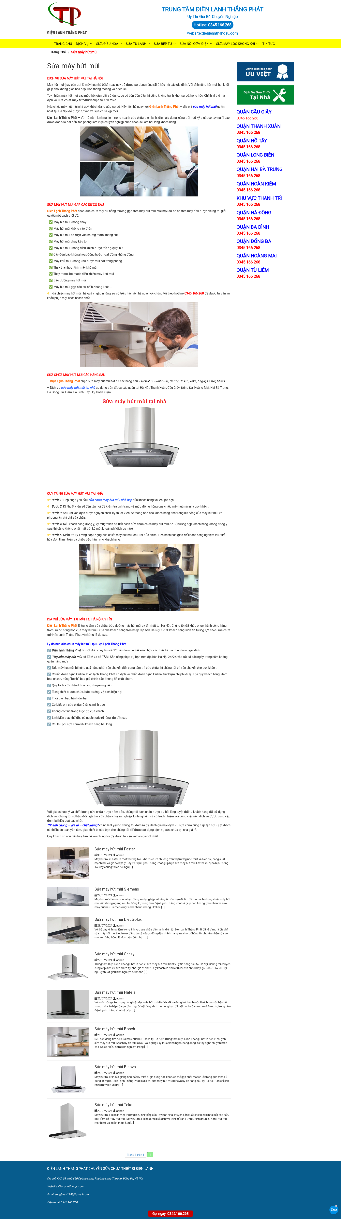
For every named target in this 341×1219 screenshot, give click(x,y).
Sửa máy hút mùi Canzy (114, 954)
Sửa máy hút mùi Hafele (115, 992)
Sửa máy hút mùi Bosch (115, 1029)
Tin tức (268, 44)
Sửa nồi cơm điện (194, 44)
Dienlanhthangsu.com (71, 1186)
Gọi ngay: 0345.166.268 (170, 1213)
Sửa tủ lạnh (136, 44)
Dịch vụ (82, 44)
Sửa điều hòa (107, 44)
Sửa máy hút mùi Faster (115, 849)
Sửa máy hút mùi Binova (115, 1066)
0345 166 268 (248, 132)
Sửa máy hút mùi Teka (113, 1104)
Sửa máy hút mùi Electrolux (118, 919)
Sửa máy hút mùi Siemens (117, 889)
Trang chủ (63, 44)
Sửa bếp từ (163, 44)
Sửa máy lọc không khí (235, 44)
